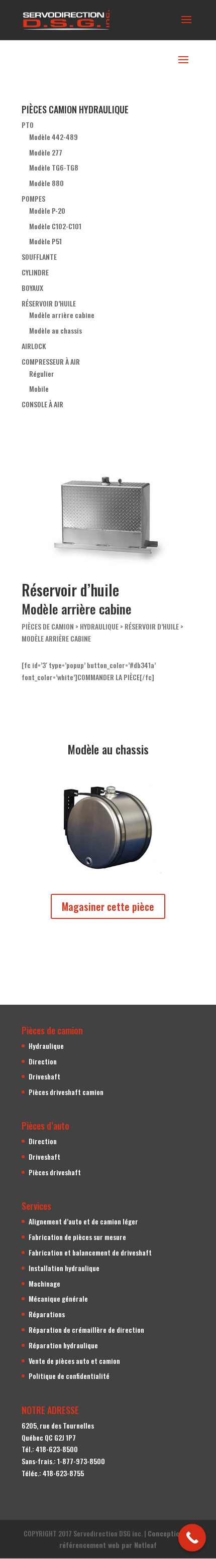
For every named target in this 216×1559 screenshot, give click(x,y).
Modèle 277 (45, 152)
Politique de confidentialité (69, 1375)
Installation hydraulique (64, 1268)
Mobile (39, 388)
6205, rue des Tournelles (58, 1425)
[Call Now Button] (192, 1537)
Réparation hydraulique (63, 1345)
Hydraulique (46, 1045)
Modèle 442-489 (53, 136)
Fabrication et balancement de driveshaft (90, 1252)
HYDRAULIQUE (99, 626)
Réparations (47, 1314)
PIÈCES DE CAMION (48, 626)
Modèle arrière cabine (61, 314)
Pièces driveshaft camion (66, 1091)
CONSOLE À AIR (42, 404)
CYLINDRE (35, 272)
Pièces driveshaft (55, 1172)
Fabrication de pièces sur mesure (77, 1236)
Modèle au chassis (55, 330)
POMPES (33, 198)
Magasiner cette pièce (108, 906)
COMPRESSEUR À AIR (51, 361)
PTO (28, 124)
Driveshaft (44, 1076)
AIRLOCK (34, 346)
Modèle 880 (46, 183)
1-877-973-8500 (81, 1461)
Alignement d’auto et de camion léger (83, 1221)
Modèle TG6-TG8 (53, 167)
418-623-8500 (57, 1449)
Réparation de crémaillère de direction (86, 1329)
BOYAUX (32, 287)
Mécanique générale (58, 1298)
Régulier (41, 373)
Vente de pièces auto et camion (74, 1360)
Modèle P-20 (47, 210)
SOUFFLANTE (39, 256)
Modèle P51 (45, 241)
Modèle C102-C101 (55, 226)
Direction (43, 1061)
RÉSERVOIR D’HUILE (49, 303)
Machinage (44, 1283)
